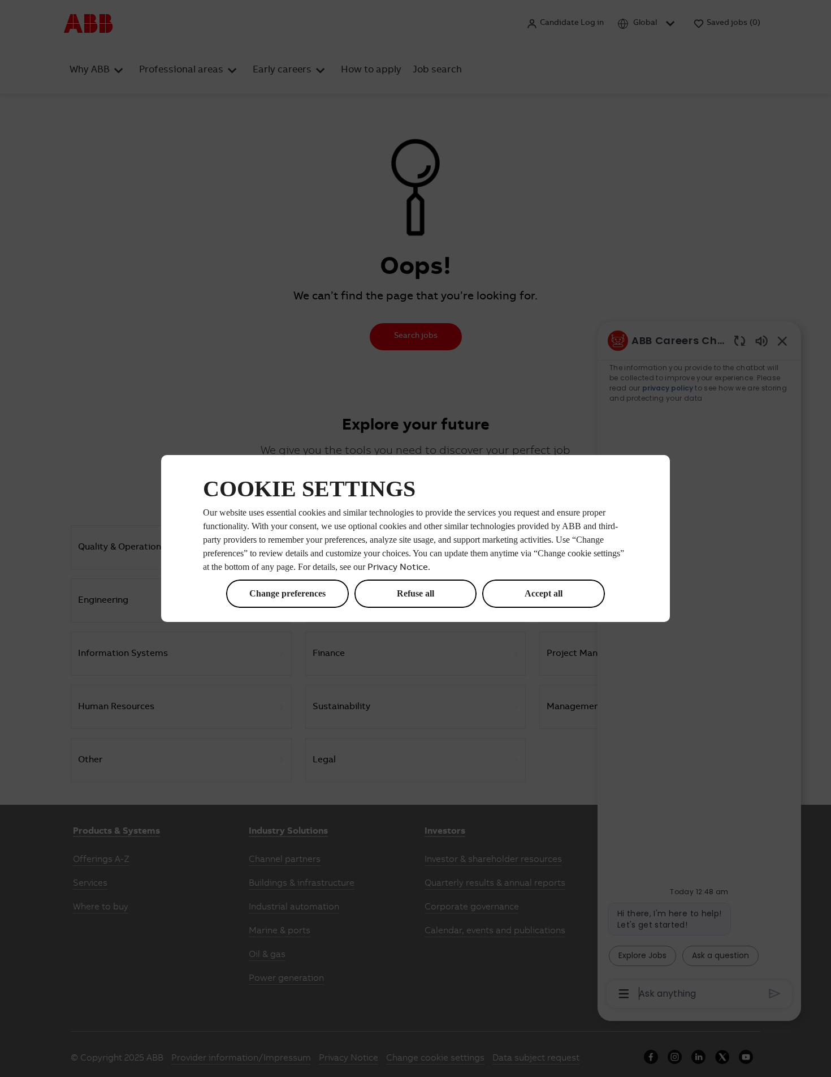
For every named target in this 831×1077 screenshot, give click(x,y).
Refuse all (415, 593)
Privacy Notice (397, 567)
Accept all (543, 593)
